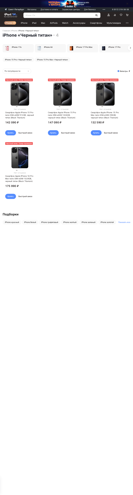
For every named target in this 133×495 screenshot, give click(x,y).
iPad (34, 23)
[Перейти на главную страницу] (10, 15)
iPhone (24, 23)
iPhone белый (30, 222)
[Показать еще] (103, 9)
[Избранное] (121, 15)
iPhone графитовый (49, 222)
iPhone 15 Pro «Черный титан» (18, 60)
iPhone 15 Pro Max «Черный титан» (52, 60)
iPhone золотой (107, 222)
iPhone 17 (10, 23)
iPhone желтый (69, 222)
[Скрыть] (127, 3)
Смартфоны (96, 23)
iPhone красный (12, 222)
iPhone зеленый (88, 222)
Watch (65, 23)
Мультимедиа (114, 23)
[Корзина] (127, 15)
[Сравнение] (114, 15)
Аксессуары (79, 23)
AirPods (54, 23)
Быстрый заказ (25, 133)
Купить (11, 133)
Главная (6, 31)
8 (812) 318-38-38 (120, 9)
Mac (43, 23)
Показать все (124, 222)
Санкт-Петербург (16, 9)
